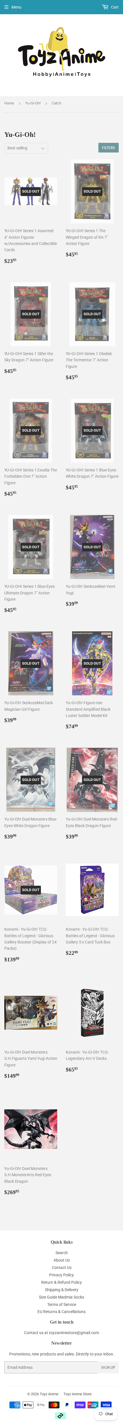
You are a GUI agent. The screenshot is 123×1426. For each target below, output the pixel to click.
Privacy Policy (61, 1275)
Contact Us (62, 1267)
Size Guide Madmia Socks (61, 1297)
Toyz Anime (49, 1394)
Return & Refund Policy (61, 1282)
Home (9, 103)
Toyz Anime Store (78, 1394)
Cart (114, 7)
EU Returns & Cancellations (61, 1311)
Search (61, 1252)
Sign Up (108, 1367)
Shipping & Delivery (61, 1289)
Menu (16, 7)
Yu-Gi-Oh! (33, 103)
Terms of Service (61, 1304)
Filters (108, 148)
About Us (61, 1260)
